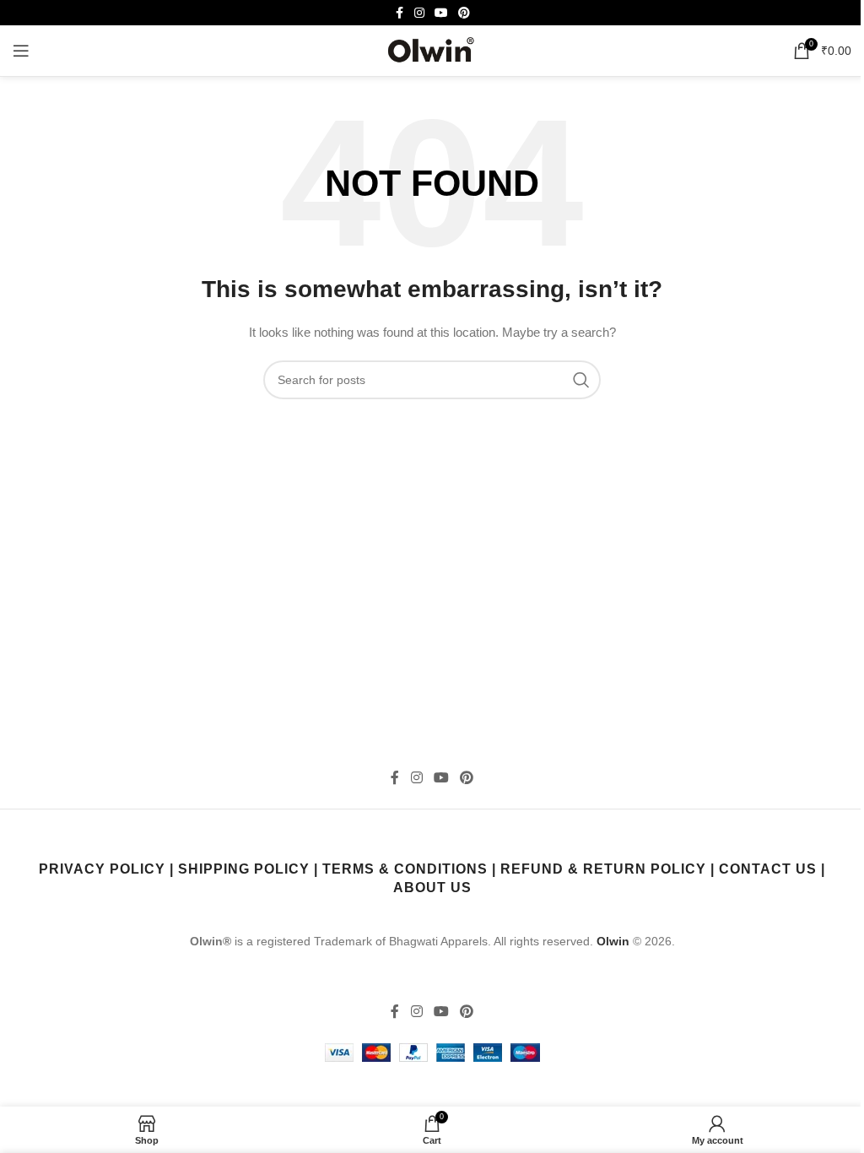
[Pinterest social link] (464, 13)
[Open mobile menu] (21, 51)
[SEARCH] (581, 379)
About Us (432, 887)
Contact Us (768, 869)
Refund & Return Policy (603, 869)
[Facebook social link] (399, 13)
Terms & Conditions (405, 869)
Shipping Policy (244, 869)
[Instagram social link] (419, 13)
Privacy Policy (102, 869)
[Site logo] (432, 50)
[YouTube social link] (441, 13)
